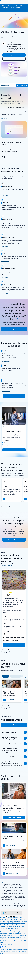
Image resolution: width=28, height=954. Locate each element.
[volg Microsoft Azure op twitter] (4, 916)
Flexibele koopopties (15, 923)
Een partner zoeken (4, 932)
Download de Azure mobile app (12, 913)
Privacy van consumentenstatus (7, 948)
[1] (2, 882)
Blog (18, 932)
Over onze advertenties (13, 951)
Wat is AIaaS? (3, 940)
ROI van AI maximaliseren (9, 924)
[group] (11, 490)
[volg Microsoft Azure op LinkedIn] (11, 916)
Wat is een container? (19, 940)
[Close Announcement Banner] (25, 6)
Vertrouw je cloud (20, 919)
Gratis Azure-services (5, 923)
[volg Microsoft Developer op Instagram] (7, 916)
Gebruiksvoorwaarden (22, 949)
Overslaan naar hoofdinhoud (7, 1)
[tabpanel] (14, 694)
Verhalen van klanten (10, 921)
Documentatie (13, 932)
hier (22, 897)
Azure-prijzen (24, 921)
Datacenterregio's (11, 919)
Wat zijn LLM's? (10, 940)
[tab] (5, 676)
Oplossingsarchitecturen (18, 926)
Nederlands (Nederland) (6, 944)
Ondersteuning (3, 928)
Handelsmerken (4, 951)
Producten (17, 921)
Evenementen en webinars (18, 933)
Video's (5, 937)
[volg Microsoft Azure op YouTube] (14, 916)
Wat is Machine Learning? (9, 939)
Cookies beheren (13, 949)
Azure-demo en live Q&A (14, 928)
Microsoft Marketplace (21, 930)
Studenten (9, 933)
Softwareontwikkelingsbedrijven (8, 930)
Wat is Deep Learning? (21, 939)
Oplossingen (19, 924)
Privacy (6, 949)
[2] (2, 901)
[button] (8, 85)
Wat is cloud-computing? (13, 937)
